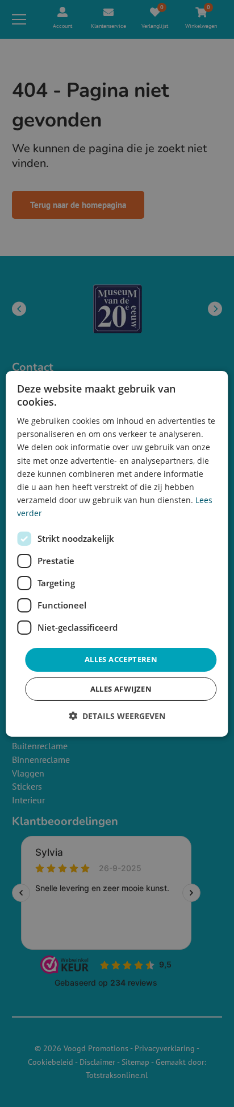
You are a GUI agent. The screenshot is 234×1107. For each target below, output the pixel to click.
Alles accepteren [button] (121, 659)
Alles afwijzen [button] (121, 689)
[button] (117, 715)
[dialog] (117, 553)
